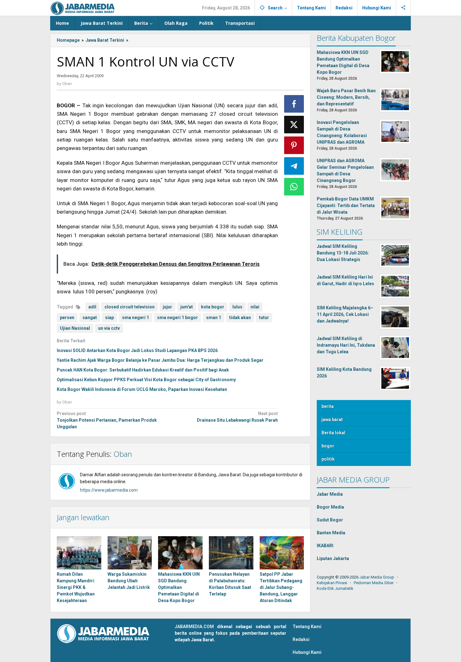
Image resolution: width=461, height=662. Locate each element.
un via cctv (109, 328)
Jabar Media (330, 494)
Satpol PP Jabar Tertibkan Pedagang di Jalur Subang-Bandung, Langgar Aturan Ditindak (281, 587)
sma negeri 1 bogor (177, 317)
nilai (255, 306)
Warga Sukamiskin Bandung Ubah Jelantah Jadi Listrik (129, 581)
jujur (167, 306)
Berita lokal (333, 432)
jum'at (186, 306)
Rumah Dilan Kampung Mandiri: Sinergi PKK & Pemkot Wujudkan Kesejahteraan (76, 587)
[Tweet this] (294, 124)
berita (327, 406)
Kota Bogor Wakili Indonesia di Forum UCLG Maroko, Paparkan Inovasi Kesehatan (142, 389)
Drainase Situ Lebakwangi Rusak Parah (237, 417)
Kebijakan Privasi (332, 582)
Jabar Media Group (376, 577)
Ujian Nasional (75, 328)
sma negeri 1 (135, 317)
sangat (89, 317)
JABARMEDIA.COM (194, 626)
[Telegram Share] (294, 166)
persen (67, 317)
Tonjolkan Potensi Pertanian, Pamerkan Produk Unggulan (107, 420)
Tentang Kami (307, 626)
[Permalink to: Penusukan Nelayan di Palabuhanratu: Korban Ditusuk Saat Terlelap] (231, 552)
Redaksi (301, 639)
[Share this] (294, 104)
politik (328, 459)
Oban (123, 454)
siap (109, 317)
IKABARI (325, 545)
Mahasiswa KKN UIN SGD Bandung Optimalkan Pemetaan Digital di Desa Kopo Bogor (179, 587)
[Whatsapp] (294, 186)
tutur (264, 317)
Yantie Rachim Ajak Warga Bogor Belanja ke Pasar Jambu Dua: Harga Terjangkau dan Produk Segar (160, 360)
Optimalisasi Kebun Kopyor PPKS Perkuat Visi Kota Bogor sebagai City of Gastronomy (146, 379)
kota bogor (212, 306)
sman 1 (213, 317)
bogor (327, 445)
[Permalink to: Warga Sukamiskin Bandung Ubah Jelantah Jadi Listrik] (130, 552)
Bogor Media (330, 507)
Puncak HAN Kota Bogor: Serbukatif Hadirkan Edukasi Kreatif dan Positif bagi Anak (143, 369)
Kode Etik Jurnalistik (335, 588)
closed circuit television (129, 306)
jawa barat (332, 419)
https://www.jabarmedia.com (109, 490)
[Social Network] (403, 8)
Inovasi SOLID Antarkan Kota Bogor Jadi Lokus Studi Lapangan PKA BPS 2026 (137, 350)
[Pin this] (294, 145)
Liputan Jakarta (333, 558)
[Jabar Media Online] (82, 7)
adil (92, 306)
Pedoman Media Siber (374, 582)
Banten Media (331, 532)
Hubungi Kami (307, 652)
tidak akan (240, 317)
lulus (237, 306)
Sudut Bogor (330, 519)
